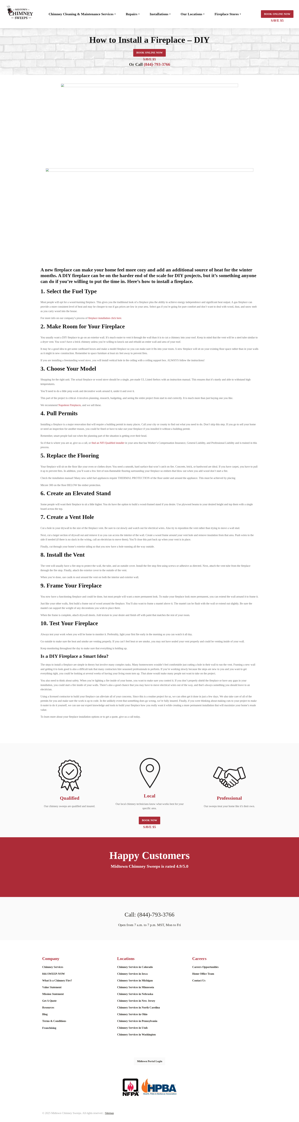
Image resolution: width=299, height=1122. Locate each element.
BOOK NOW (149, 820)
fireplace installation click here (104, 318)
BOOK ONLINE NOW (277, 14)
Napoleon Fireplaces (69, 405)
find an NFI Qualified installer (108, 442)
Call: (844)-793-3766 (149, 914)
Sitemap (109, 1113)
